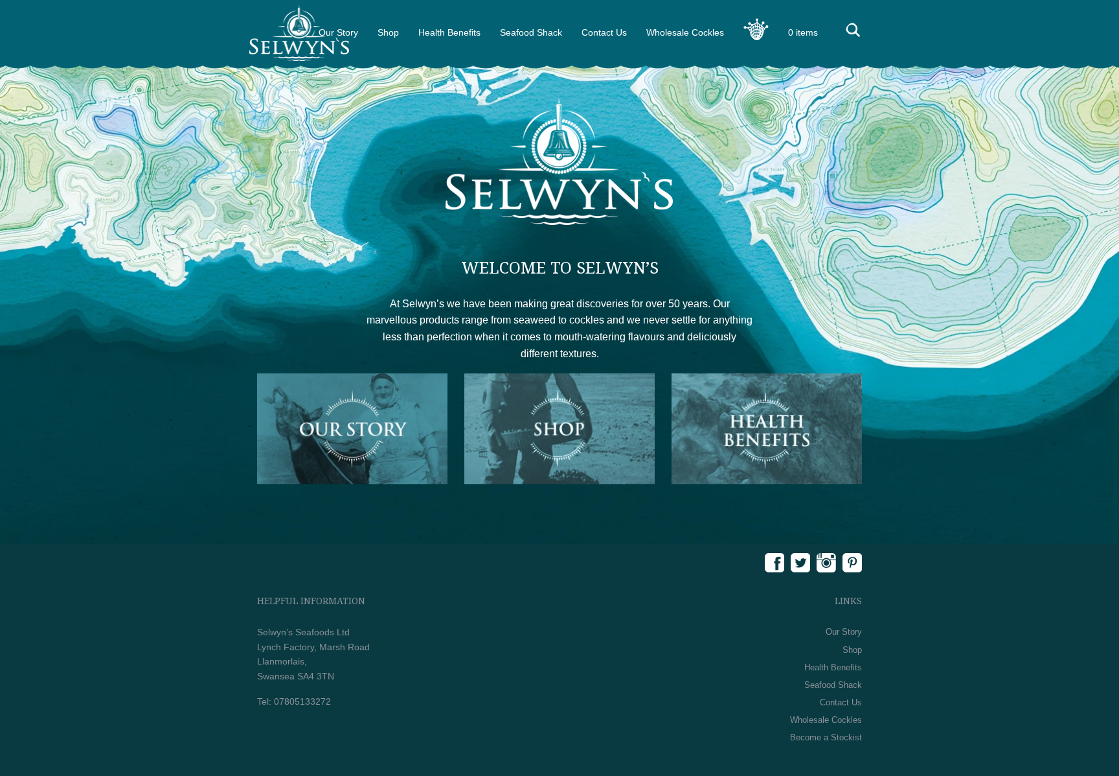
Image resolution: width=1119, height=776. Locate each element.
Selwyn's (299, 32)
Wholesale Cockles (685, 32)
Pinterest (852, 562)
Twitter (800, 562)
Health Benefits (449, 32)
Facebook (774, 562)
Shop (388, 32)
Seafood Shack (531, 32)
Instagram (826, 562)
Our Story (844, 632)
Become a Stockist (826, 737)
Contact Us (604, 32)
